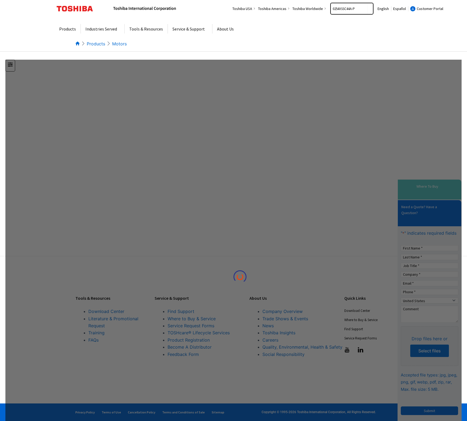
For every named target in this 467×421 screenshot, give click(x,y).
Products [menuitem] (67, 29)
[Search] (370, 8)
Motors (119, 43)
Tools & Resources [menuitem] (146, 29)
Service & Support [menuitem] (188, 29)
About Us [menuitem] (225, 29)
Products (96, 43)
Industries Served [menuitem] (101, 29)
